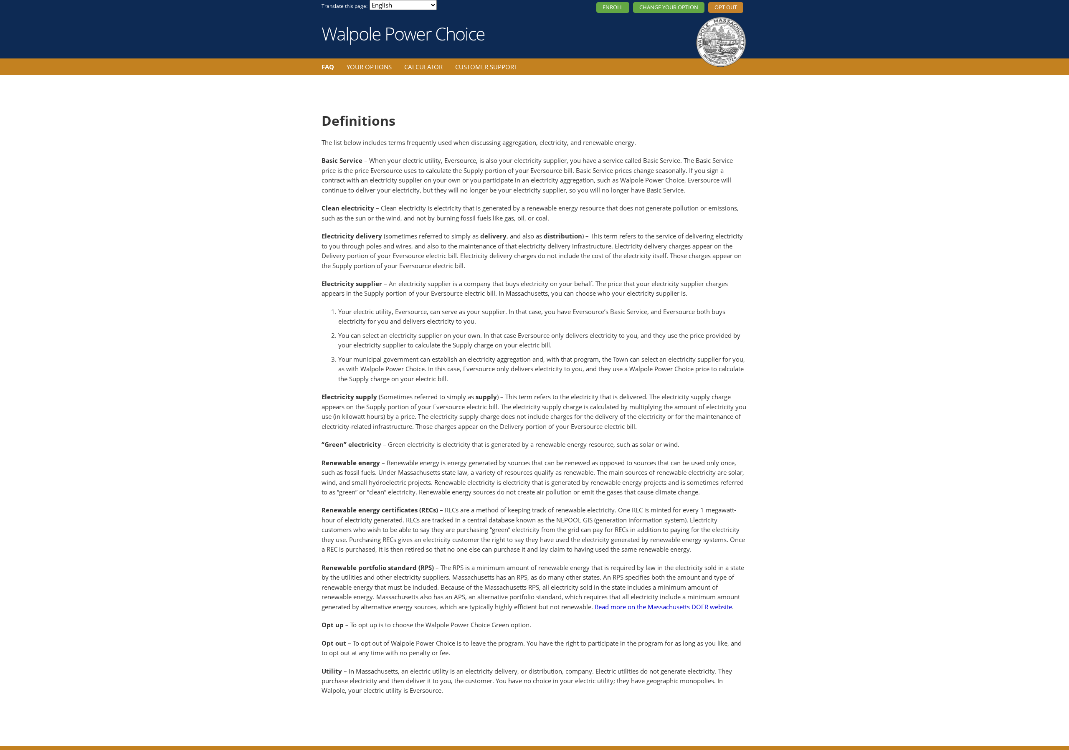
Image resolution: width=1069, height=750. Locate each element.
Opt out (725, 7)
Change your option (668, 7)
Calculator (423, 67)
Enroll (613, 7)
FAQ (328, 67)
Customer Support (486, 67)
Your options (369, 67)
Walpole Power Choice (403, 33)
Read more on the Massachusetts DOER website (663, 607)
